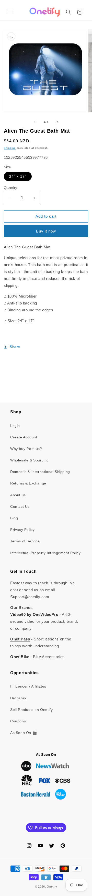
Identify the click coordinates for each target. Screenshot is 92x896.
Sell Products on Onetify (31, 710)
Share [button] (15, 347)
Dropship (18, 698)
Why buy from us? (26, 449)
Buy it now (46, 231)
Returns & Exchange (28, 483)
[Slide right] (57, 122)
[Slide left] (34, 122)
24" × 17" (17, 176)
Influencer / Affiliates (28, 686)
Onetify (52, 886)
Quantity (10, 188)
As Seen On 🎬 (23, 733)
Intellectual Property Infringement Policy (45, 553)
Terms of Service (25, 541)
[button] (10, 12)
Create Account (23, 437)
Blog (14, 518)
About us (18, 495)
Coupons (18, 721)
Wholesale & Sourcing (29, 460)
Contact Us (20, 506)
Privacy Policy (22, 530)
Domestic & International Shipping (40, 472)
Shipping (10, 147)
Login (15, 426)
